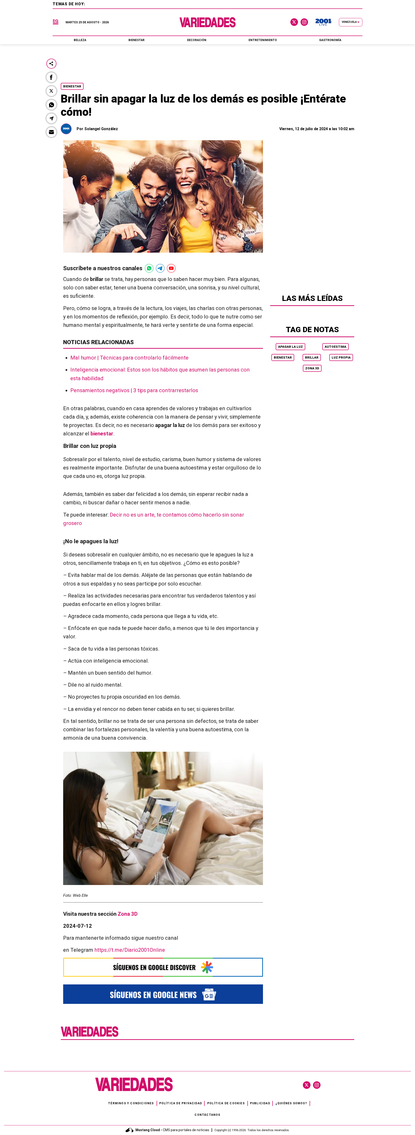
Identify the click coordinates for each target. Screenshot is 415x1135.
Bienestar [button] (136, 40)
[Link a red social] (307, 1085)
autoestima (335, 346)
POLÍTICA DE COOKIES (226, 1103)
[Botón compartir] (51, 64)
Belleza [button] (80, 40)
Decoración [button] (196, 40)
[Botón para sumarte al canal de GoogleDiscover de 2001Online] (163, 967)
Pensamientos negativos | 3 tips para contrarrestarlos (134, 390)
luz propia (341, 357)
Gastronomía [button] (330, 40)
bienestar (102, 434)
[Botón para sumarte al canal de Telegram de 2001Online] (160, 268)
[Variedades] (207, 22)
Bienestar (72, 86)
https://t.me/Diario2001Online (129, 950)
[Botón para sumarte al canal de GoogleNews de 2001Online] (163, 994)
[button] (51, 77)
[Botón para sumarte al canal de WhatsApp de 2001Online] (149, 268)
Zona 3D (312, 368)
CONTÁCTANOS (207, 1115)
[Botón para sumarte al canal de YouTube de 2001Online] (171, 268)
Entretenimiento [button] (263, 40)
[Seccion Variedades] (89, 1036)
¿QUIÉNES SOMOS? (291, 1103)
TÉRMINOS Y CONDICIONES (131, 1103)
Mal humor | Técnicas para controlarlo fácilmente (129, 358)
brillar (311, 357)
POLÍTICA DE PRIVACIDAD (180, 1103)
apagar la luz (290, 346)
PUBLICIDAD (260, 1103)
